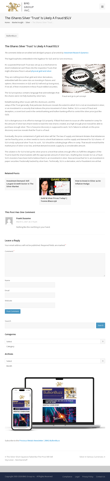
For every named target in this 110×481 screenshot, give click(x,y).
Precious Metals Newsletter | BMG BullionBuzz (39, 440)
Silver (28, 22)
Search (8, 321)
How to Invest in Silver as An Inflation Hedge (88, 182)
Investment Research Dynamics (76, 52)
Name (7, 280)
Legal (77, 476)
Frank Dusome (23, 218)
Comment (9, 251)
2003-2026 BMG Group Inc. (24, 476)
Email (7, 290)
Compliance (67, 476)
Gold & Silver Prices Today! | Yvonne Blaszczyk (54, 199)
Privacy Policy (87, 476)
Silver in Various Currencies (91, 456)
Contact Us (100, 476)
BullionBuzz (11, 35)
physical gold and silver (41, 71)
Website (8, 300)
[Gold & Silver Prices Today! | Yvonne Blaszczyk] (55, 186)
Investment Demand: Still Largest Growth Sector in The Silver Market (19, 184)
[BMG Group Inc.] (20, 6)
